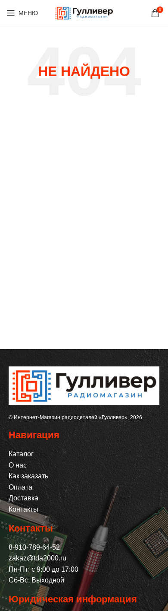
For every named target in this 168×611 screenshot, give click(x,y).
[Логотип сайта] (84, 12)
